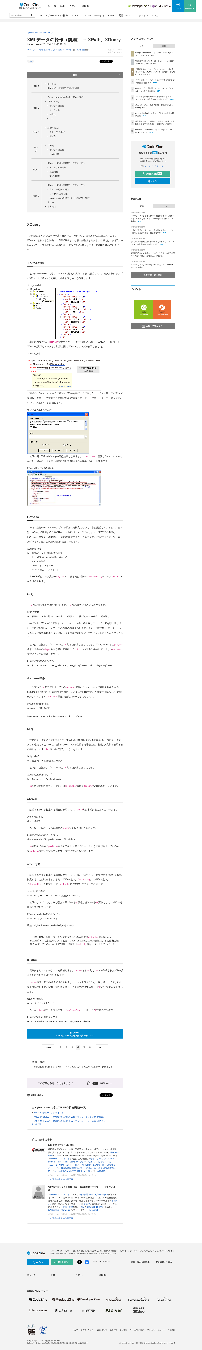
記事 (62, 5)
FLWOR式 (54, 153)
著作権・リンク (87, 1329)
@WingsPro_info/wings (59, 1209)
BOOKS (85, 5)
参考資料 (51, 206)
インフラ (76, 15)
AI (41, 15)
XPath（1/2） (53, 101)
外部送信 (171, 1329)
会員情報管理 (101, 1329)
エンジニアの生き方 (94, 15)
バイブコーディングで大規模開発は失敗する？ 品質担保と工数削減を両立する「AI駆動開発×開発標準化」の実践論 (152, 218)
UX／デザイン (141, 15)
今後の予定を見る (154, 326)
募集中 (87, 1203)
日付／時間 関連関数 (59, 189)
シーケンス (55, 109)
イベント (73, 5)
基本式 (53, 114)
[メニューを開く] (12, 6)
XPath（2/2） (53, 127)
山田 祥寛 (81, 49)
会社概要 (123, 1329)
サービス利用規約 (137, 1329)
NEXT (101, 1047)
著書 (65, 1206)
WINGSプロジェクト (60, 1158)
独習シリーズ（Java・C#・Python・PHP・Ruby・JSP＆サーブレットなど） (82, 1160)
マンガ (155, 15)
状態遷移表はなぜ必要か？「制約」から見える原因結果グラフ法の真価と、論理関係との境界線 (154, 122)
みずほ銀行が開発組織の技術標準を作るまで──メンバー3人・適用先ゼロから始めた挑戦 (154, 97)
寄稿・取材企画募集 (140, 1262)
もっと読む (37, 1124)
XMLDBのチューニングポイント (49, 1112)
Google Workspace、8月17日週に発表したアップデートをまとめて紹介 (154, 53)
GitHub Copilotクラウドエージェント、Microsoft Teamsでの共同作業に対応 (154, 62)
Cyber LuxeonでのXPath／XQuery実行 (65, 97)
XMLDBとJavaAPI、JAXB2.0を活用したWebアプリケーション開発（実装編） (70, 1116)
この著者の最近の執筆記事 (60, 1179)
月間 (164, 46)
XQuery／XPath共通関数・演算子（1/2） (66, 163)
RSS (82, 1206)
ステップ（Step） (58, 131)
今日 (142, 46)
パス (52, 118)
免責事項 (113, 1329)
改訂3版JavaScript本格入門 (69, 1167)
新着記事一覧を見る (152, 275)
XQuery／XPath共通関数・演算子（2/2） (66, 185)
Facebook (93, 1209)
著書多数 (101, 1170)
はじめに (51, 83)
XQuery (50, 145)
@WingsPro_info (95, 1206)
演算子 (53, 136)
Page (36, 85)
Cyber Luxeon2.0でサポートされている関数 (70, 197)
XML (30, 61)
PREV (48, 1047)
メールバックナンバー (154, 166)
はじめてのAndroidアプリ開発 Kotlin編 (72, 1170)
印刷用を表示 (37, 1094)
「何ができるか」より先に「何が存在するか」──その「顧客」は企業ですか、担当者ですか (152, 231)
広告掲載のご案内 (164, 1262)
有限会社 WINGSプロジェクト (94, 1194)
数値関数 (54, 171)
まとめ (50, 202)
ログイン (154, 181)
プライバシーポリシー (156, 1329)
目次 (75, 74)
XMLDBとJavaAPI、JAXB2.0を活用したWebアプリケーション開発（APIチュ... (70, 1121)
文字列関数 (55, 175)
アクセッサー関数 (58, 167)
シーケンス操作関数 (59, 193)
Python (111, 15)
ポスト (107, 61)
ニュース (52, 5)
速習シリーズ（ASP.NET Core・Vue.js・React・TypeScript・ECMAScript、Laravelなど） (81, 1164)
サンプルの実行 (57, 105)
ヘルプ (75, 1329)
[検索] (32, 15)
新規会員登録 (153, 173)
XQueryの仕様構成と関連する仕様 (63, 87)
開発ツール (124, 15)
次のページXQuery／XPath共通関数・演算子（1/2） (75, 1034)
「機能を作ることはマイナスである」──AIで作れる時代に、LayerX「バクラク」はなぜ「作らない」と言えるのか (155, 72)
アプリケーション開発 (57, 15)
